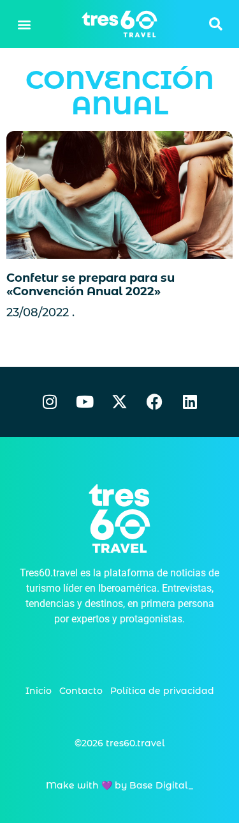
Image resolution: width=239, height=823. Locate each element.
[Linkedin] (190, 402)
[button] (23, 24)
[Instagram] (50, 402)
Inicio (38, 690)
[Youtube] (85, 402)
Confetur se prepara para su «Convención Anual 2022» (90, 285)
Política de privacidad (162, 690)
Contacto (81, 690)
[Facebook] (155, 402)
